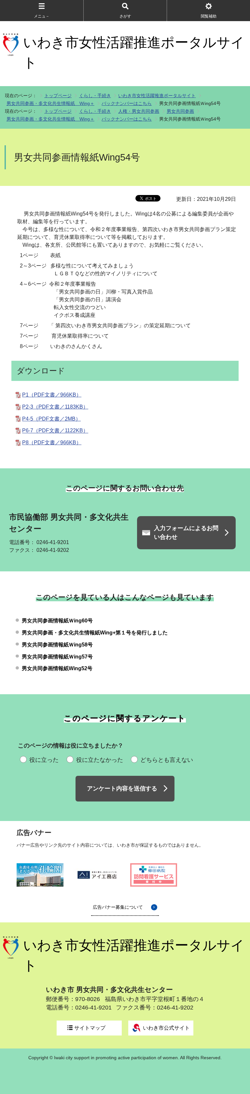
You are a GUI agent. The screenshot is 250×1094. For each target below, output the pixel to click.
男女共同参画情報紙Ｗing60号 (57, 620)
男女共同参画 (180, 111)
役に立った (44, 760)
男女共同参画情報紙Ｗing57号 (57, 656)
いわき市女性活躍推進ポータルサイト (133, 52)
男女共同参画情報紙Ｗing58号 (57, 644)
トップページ (58, 95)
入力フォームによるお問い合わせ (186, 532)
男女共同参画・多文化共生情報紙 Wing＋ (50, 103)
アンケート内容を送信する (122, 788)
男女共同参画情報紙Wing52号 (57, 668)
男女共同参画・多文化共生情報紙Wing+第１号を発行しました (95, 632)
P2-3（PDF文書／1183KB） (55, 407)
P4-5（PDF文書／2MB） (51, 419)
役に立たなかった (99, 760)
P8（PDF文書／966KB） (51, 442)
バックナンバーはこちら (127, 103)
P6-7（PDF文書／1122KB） (55, 431)
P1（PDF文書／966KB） (51, 394)
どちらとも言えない (166, 760)
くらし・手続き (95, 95)
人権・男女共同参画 (138, 111)
